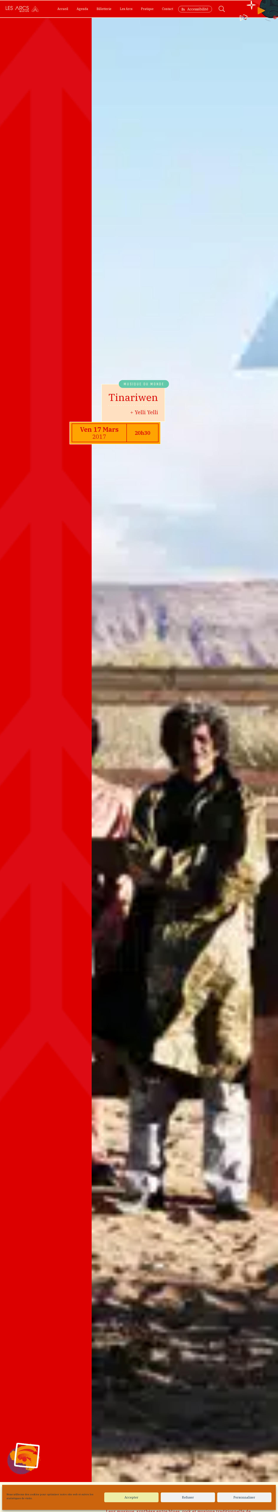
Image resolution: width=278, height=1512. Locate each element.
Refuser (188, 1497)
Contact (167, 9)
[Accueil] (22, 9)
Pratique (147, 9)
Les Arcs (126, 9)
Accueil (62, 9)
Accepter (131, 1497)
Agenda (82, 9)
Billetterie (104, 9)
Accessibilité (197, 9)
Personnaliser (244, 1497)
